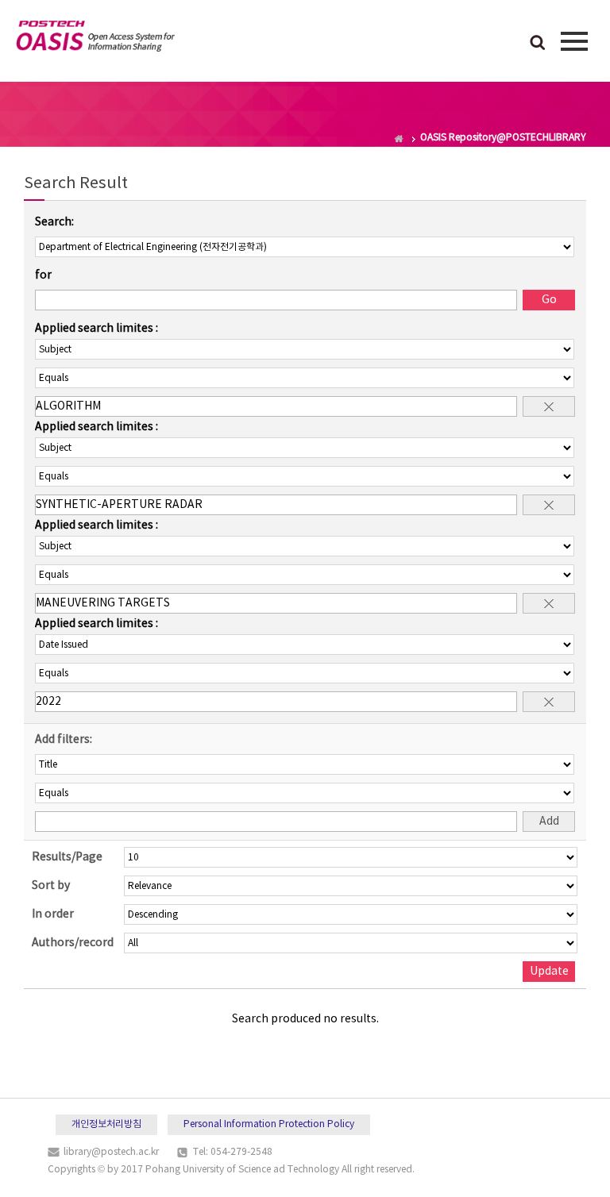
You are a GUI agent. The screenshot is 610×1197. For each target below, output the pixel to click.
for (43, 275)
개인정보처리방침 (106, 1124)
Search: (54, 222)
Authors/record (73, 943)
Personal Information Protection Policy (268, 1124)
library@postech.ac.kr (111, 1152)
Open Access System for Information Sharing (95, 39)
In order (53, 914)
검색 (538, 44)
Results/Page (67, 857)
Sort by (51, 885)
